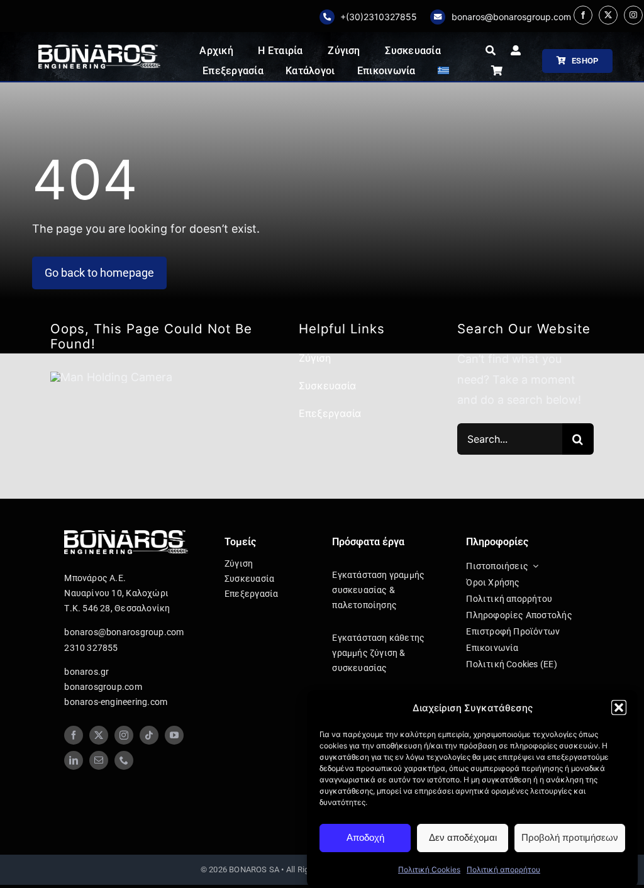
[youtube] (174, 735)
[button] (619, 707)
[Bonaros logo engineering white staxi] (99, 50)
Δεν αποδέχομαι (463, 837)
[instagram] (633, 15)
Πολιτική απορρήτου (503, 869)
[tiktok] (149, 735)
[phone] (123, 760)
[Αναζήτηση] (491, 51)
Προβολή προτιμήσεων (569, 837)
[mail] (98, 760)
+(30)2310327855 (378, 16)
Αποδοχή (365, 837)
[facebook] (583, 15)
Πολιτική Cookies (429, 869)
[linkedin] (73, 760)
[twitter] (608, 15)
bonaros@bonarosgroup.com (511, 16)
